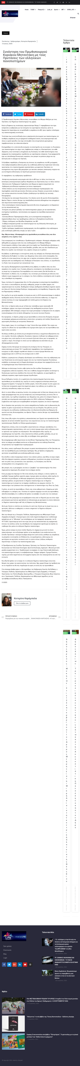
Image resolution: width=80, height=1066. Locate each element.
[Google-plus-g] (14, 964)
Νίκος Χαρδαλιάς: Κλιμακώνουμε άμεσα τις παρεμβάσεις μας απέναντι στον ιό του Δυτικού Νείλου (67, 493)
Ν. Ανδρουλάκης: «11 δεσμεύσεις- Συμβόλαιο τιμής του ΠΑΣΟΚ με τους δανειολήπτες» (75, 481)
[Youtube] (63, 2)
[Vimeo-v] (66, 2)
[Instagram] (60, 2)
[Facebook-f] (54, 2)
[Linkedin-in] (69, 2)
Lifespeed (20, 1060)
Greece (5, 33)
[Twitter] (57, 2)
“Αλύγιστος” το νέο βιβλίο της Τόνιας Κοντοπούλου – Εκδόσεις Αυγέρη (50, 1016)
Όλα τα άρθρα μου (22, 603)
